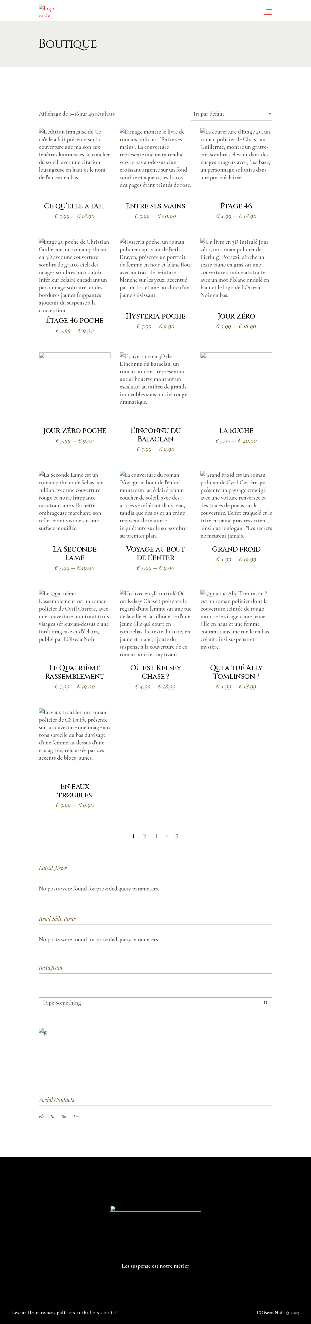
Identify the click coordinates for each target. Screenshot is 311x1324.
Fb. (42, 1116)
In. (53, 1116)
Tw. (76, 1116)
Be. (64, 1116)
